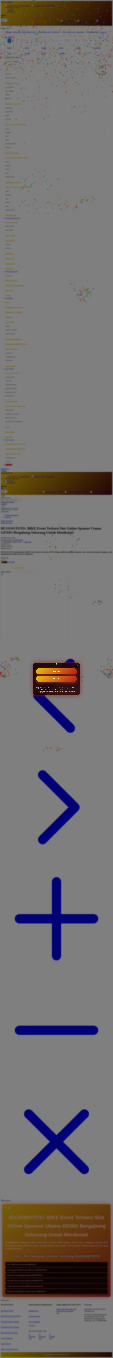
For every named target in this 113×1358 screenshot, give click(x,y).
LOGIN (56, 671)
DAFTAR (56, 679)
